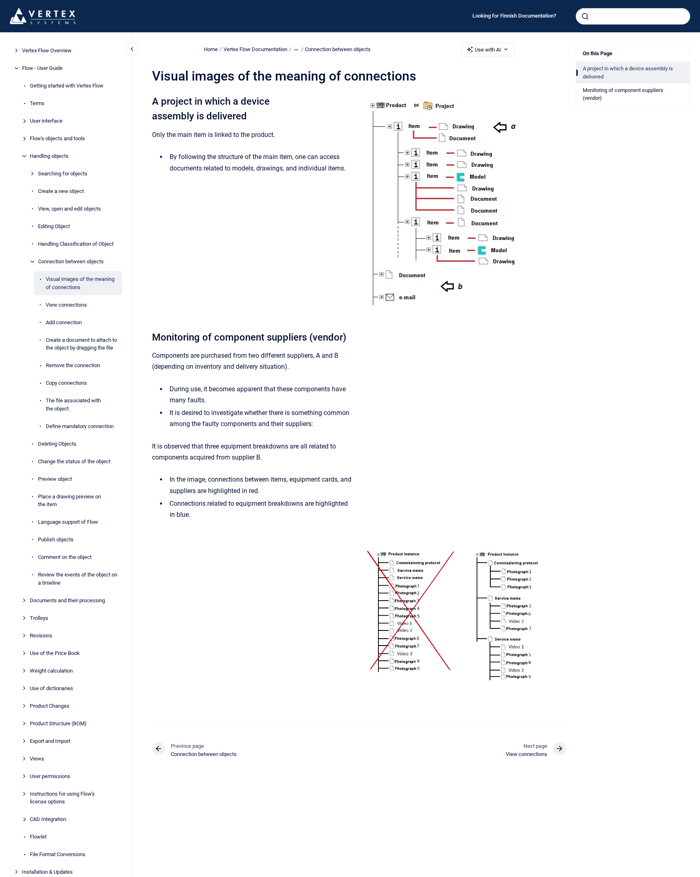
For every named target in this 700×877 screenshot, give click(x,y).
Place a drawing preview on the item (69, 500)
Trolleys (39, 618)
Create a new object (61, 191)
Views (37, 758)
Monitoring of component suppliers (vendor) (623, 94)
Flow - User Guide (42, 68)
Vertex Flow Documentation (255, 49)
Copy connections (66, 383)
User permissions (50, 776)
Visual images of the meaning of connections (80, 283)
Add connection (64, 322)
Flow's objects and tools (57, 138)
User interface (46, 121)
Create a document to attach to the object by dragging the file (81, 343)
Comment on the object (65, 557)
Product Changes (49, 705)
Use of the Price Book (55, 653)
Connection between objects (71, 261)
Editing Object (54, 226)
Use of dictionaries (51, 688)
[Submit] (585, 16)
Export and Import (50, 741)
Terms (37, 103)
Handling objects (49, 156)
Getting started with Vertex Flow (66, 86)
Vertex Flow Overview (47, 50)
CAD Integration (48, 819)
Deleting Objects (57, 443)
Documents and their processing (67, 600)
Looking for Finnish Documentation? (514, 16)
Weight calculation (51, 670)
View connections (66, 304)
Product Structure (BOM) (58, 723)
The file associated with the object (73, 404)
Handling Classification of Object (76, 244)
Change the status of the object (74, 461)
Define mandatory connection (80, 426)
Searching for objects (62, 173)
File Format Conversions (57, 854)
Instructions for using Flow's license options (62, 797)
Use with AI (488, 50)
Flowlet (38, 837)
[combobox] (633, 16)
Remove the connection (73, 365)
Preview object (55, 479)
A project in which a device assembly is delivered (628, 72)
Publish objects (56, 539)
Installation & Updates (47, 872)
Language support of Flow (68, 522)
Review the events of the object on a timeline (77, 579)
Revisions (41, 635)
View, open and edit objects (69, 209)
